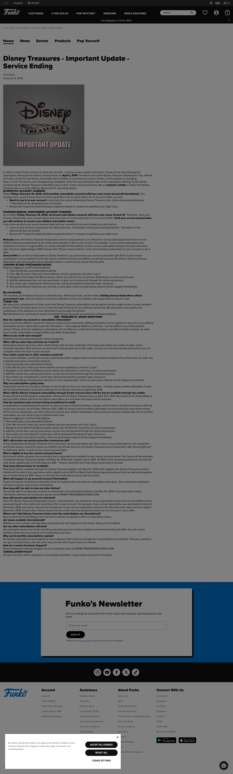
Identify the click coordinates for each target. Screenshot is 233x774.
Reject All (101, 752)
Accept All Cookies (101, 744)
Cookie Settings (101, 760)
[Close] (118, 737)
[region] (63, 751)
